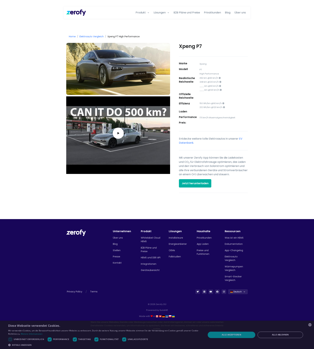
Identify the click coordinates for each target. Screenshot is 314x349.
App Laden (203, 244)
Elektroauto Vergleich (91, 36)
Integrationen (148, 264)
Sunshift (164, 310)
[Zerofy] (76, 13)
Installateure (176, 237)
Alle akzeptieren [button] (231, 334)
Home (72, 36)
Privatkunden (212, 12)
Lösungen (160, 12)
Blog (227, 12)
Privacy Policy (74, 291)
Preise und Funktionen (203, 252)
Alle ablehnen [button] (280, 334)
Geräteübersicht (150, 270)
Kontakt (117, 262)
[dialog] (157, 335)
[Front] (76, 232)
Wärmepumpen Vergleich (234, 268)
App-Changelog (234, 250)
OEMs (172, 250)
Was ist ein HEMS (234, 237)
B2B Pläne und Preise (187, 12)
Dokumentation (234, 244)
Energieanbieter (178, 244)
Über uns (240, 12)
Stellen (117, 250)
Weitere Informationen (31, 333)
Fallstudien (175, 256)
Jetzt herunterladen (195, 183)
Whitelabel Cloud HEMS (150, 239)
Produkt (141, 12)
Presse (116, 256)
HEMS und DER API (150, 257)
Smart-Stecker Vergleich (233, 278)
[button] (104, 345)
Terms (93, 291)
